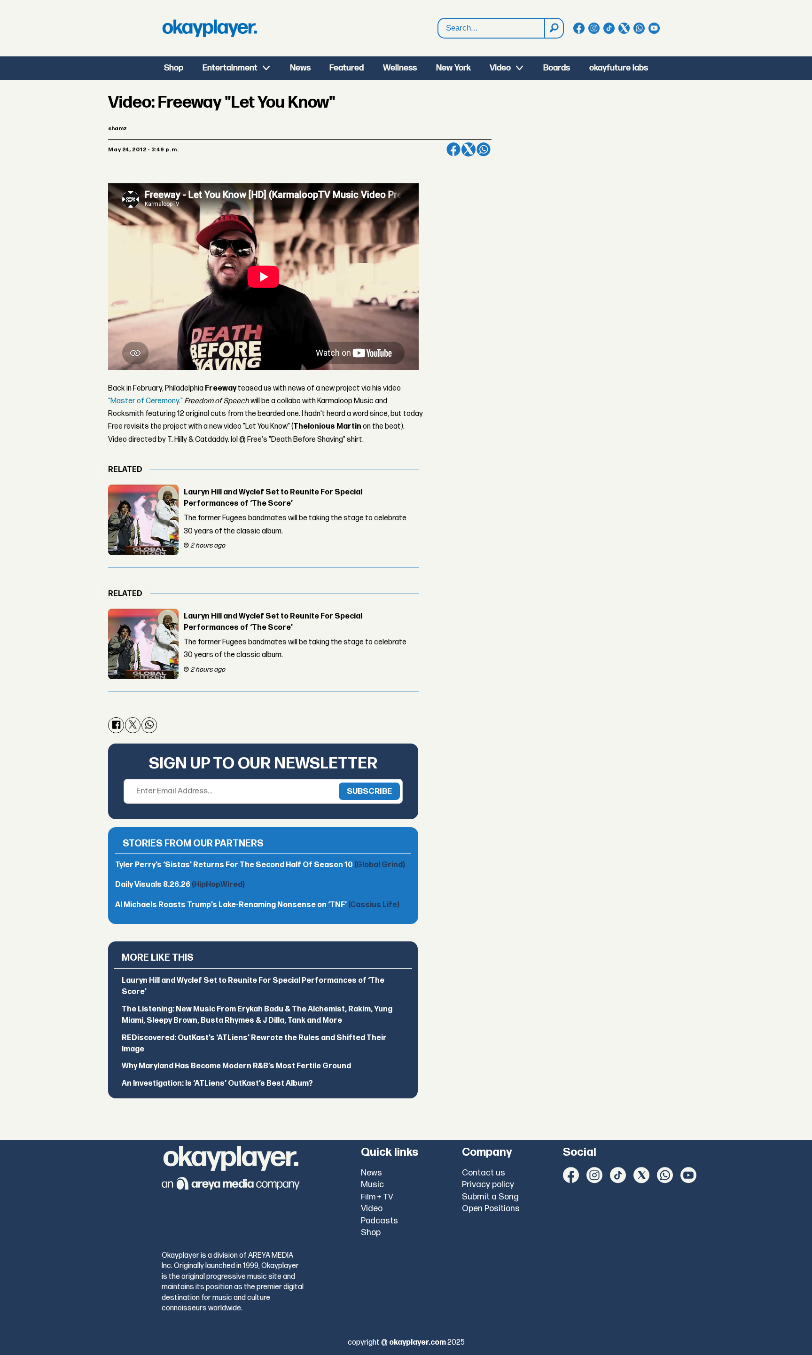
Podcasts (379, 1221)
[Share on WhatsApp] (483, 149)
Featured (346, 68)
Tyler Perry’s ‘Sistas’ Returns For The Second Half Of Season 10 (260, 865)
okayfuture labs (618, 68)
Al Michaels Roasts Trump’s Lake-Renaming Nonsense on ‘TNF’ (257, 905)
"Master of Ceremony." (145, 401)
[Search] (553, 28)
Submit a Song (490, 1197)
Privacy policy (488, 1185)
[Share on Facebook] (453, 149)
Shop (173, 68)
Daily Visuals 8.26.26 (180, 884)
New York (453, 68)
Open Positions (491, 1209)
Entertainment (230, 68)
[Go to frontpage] (209, 28)
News (300, 68)
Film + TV (377, 1197)
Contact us (483, 1173)
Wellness (400, 68)
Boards (556, 68)
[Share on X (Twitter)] (468, 149)
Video (500, 68)
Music (372, 1185)
